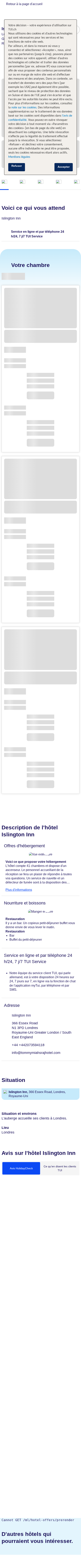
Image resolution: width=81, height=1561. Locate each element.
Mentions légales (19, 157)
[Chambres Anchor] (22, 182)
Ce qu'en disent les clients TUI (60, 1168)
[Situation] (58, 182)
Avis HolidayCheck (21, 1168)
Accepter (64, 166)
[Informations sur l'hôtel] (40, 182)
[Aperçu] (4, 182)
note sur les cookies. (24, 107)
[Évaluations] (76, 182)
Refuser (16, 165)
